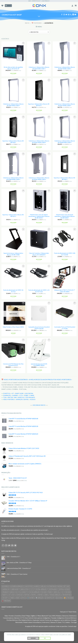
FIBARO (50, 592)
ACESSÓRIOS (5, 586)
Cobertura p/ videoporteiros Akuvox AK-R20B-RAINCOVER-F (64, 141)
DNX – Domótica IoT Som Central (17, 574)
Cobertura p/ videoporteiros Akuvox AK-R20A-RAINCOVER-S (39, 178)
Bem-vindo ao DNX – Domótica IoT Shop (19, 562)
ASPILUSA (43, 586)
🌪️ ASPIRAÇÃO (39, 597)
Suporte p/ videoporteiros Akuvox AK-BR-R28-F (13, 141)
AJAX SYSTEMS (28, 586)
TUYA (4, 397)
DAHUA (12, 592)
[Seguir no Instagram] (64, 14)
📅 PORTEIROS (36, 23)
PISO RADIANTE (30, 397)
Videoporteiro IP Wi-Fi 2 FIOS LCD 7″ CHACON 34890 (64, 290)
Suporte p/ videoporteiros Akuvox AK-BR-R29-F (39, 104)
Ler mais (13, 333)
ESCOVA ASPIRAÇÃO (34, 592)
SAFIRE (46, 594)
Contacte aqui (48, 534)
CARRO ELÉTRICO (24, 589)
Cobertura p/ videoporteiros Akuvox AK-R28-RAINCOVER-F (13, 104)
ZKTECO (23, 597)
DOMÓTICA (6, 393)
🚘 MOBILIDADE (6, 600)
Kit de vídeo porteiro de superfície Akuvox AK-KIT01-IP (13, 68)
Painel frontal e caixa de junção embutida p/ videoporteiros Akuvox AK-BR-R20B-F (65, 216)
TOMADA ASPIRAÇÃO (55, 594)
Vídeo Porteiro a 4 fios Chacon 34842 (13, 327)
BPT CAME (66, 586)
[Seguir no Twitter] (66, 14)
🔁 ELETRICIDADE (68, 597)
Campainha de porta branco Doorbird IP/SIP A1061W (39, 327)
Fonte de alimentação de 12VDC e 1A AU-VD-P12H (38, 290)
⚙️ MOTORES (30, 597)
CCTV (21, 395)
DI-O (17, 592)
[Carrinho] (76, 6)
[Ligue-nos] (71, 14)
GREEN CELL (57, 592)
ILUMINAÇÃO (7, 395)
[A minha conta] (72, 6)
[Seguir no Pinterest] (15, 545)
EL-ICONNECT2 (24, 592)
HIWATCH (4, 594)
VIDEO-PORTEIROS (9, 399)
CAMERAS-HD (5, 589)
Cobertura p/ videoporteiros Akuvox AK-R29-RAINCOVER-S (64, 68)
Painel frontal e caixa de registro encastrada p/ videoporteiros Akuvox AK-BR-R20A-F (39, 216)
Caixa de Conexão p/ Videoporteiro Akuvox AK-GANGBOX (39, 254)
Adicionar (13, 73)
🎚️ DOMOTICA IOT (49, 597)
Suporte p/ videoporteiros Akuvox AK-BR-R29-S (13, 215)
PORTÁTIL (33, 594)
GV (62, 592)
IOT (13, 393)
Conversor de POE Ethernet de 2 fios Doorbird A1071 (13, 364)
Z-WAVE (31, 395)
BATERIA (60, 586)
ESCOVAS (43, 592)
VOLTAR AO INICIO (39, 405)
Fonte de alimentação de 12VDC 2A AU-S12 (13, 290)
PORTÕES (40, 594)
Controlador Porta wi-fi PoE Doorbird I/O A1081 (64, 327)
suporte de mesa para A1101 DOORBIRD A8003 (39, 364)
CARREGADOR (14, 589)
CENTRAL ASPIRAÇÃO (41, 589)
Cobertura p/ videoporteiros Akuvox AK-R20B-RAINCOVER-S (13, 178)
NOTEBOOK (19, 594)
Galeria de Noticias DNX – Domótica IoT (19, 568)
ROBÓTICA (21, 397)
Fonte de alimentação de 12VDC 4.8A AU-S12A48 (64, 254)
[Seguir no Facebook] (62, 14)
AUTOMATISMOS (51, 586)
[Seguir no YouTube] (75, 14)
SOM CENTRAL (29, 393)
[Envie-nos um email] (68, 14)
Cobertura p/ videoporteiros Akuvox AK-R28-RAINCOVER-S (39, 68)
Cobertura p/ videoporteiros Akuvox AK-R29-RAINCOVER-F (64, 104)
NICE (13, 594)
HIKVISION (68, 592)
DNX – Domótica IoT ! (13, 556)
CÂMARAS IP (5, 592)
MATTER (10, 397)
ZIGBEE (26, 395)
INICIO (27, 23)
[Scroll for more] (39, 16)
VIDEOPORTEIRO (66, 594)
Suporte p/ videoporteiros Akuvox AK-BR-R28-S (64, 178)
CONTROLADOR (52, 589)
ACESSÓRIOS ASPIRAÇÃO (16, 586)
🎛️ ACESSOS (59, 597)
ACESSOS (32, 399)
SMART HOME (19, 393)
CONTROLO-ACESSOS (64, 589)
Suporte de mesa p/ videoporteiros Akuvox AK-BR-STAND (13, 254)
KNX (15, 397)
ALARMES (15, 395)
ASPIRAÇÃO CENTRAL (22, 399)
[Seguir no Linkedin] (73, 14)
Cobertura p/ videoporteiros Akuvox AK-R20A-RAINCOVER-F (39, 141)
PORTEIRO (27, 594)
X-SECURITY (5, 597)
